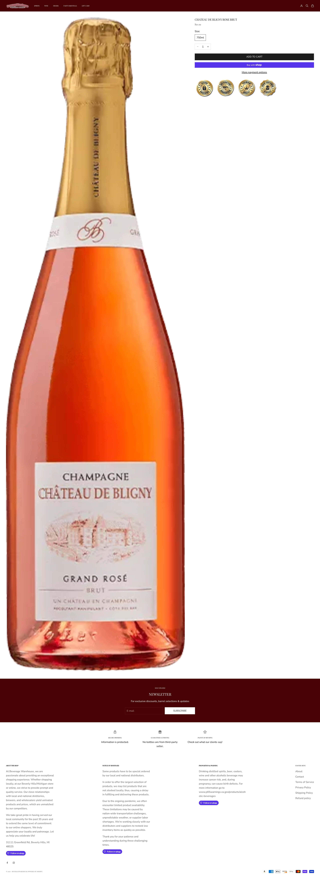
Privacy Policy (303, 787)
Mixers (55, 6)
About (298, 771)
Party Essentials (70, 6)
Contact (299, 776)
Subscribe (179, 710)
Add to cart (254, 56)
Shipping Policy (304, 793)
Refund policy (303, 798)
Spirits (36, 6)
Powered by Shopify (35, 871)
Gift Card (86, 6)
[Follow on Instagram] (13, 863)
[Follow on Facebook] (7, 863)
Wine (46, 6)
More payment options (254, 72)
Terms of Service (304, 782)
